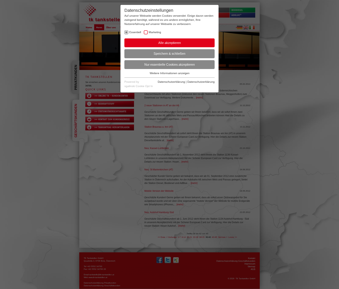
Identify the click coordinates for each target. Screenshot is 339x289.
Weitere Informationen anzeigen (170, 73)
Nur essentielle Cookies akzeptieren (169, 64)
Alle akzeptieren (169, 43)
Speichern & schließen (169, 53)
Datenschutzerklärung (171, 81)
